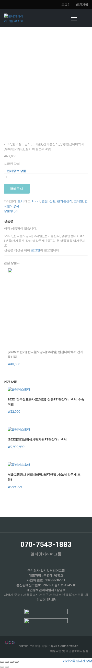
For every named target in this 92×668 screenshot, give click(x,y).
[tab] (46, 210)
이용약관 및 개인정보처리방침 (69, 651)
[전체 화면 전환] (12, 662)
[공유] (7, 662)
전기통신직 (64, 201)
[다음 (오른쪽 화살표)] (7, 666)
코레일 (78, 201)
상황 (52, 201)
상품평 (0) (11, 211)
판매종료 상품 (16, 171)
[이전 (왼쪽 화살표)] (2, 666)
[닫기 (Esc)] (2, 662)
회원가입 (82, 4)
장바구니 (17, 188)
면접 (45, 201)
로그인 (66, 4)
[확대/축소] (17, 662)
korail (36, 201)
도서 (21, 201)
